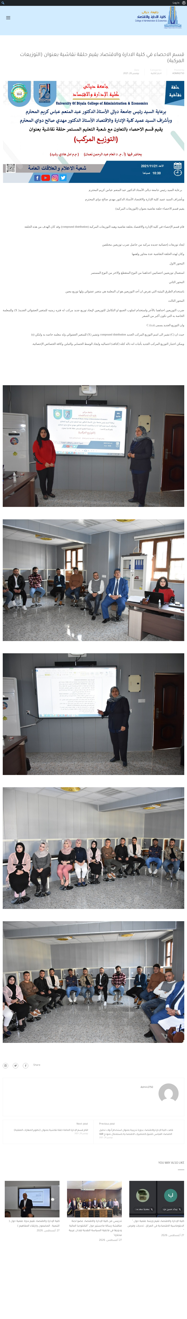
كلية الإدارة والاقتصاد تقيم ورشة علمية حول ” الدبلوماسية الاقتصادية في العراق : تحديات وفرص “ (155, 1226)
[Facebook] (25, 1065)
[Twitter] (15, 1065)
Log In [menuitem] (176, 2)
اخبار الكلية (156, 73)
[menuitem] (184, 3)
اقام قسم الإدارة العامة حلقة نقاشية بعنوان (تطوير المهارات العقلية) (51, 1130)
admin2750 (178, 73)
